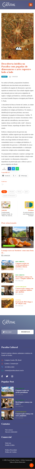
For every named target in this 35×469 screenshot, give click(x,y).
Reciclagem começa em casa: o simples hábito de (24, 277)
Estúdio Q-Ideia (9, 445)
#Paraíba (11, 191)
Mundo (4, 76)
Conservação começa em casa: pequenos (24, 414)
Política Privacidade (11, 450)
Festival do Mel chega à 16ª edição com (23, 302)
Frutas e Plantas (9, 245)
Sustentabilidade (20, 286)
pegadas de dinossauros (9, 195)
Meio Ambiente (19, 261)
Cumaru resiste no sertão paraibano (22, 391)
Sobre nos (8, 443)
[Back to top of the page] (31, 465)
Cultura (18, 300)
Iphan (26, 191)
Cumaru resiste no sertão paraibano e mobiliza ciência (22, 265)
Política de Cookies (11, 452)
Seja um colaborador (11, 432)
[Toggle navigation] (31, 5)
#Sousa (19, 191)
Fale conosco (9, 430)
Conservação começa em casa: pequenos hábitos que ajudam (24, 290)
